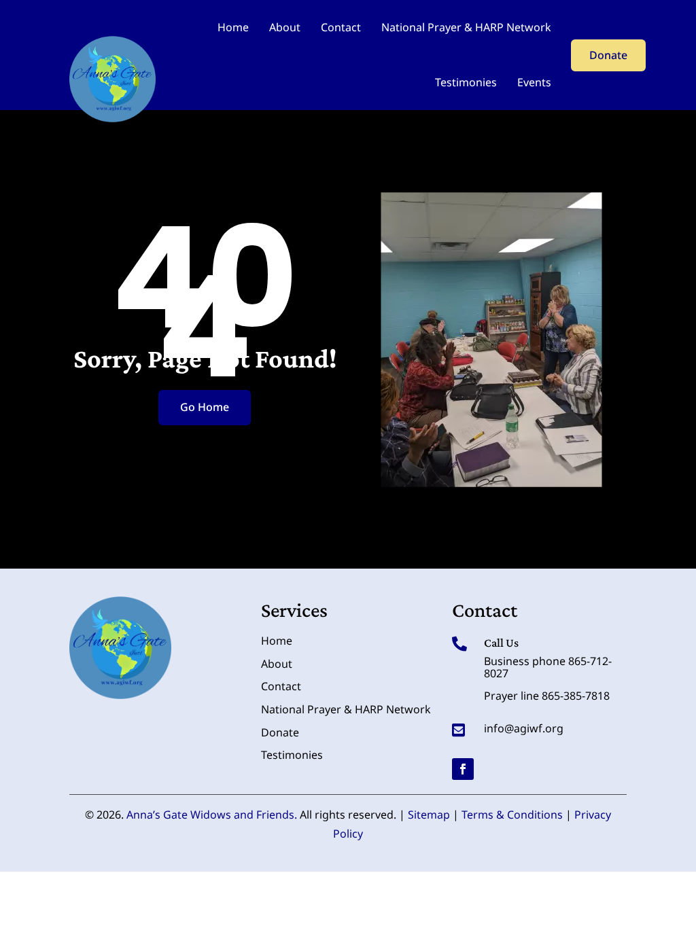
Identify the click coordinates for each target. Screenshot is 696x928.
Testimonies (466, 82)
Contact (341, 27)
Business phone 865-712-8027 (548, 667)
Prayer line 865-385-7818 (547, 695)
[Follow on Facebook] (463, 769)
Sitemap (429, 814)
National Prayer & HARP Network (466, 27)
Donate (608, 55)
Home (233, 27)
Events (534, 82)
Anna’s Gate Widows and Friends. (211, 814)
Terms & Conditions (512, 814)
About (284, 27)
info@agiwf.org (523, 728)
